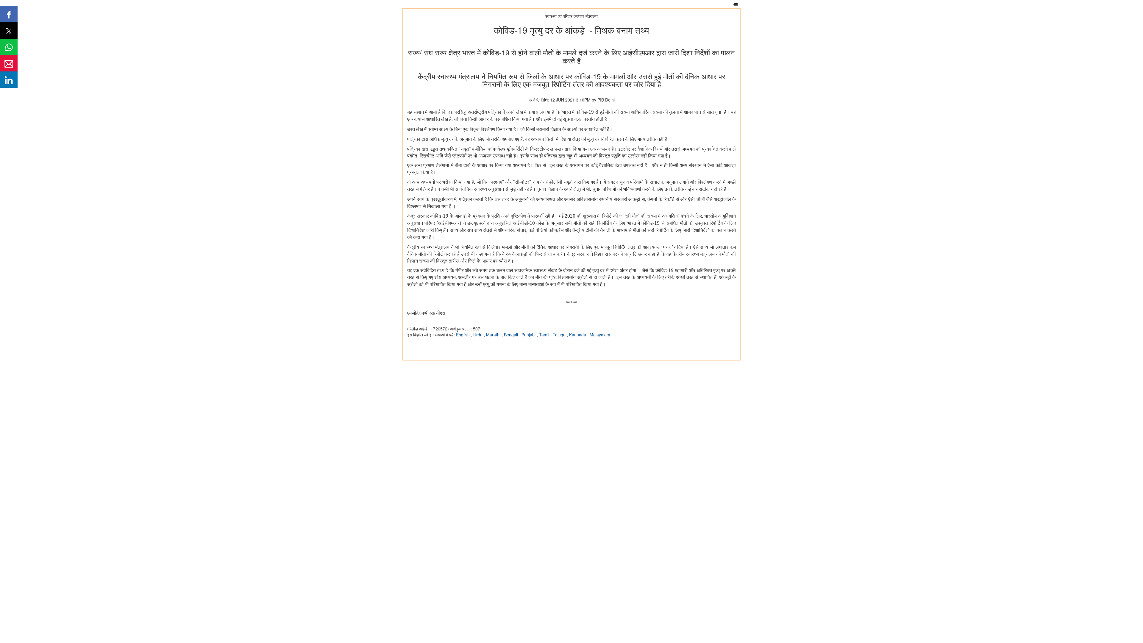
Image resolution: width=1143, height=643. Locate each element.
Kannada (578, 335)
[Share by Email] (9, 63)
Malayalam (600, 335)
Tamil (544, 335)
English (463, 335)
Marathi (494, 335)
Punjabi (529, 335)
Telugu (560, 335)
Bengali (511, 335)
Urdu (478, 335)
